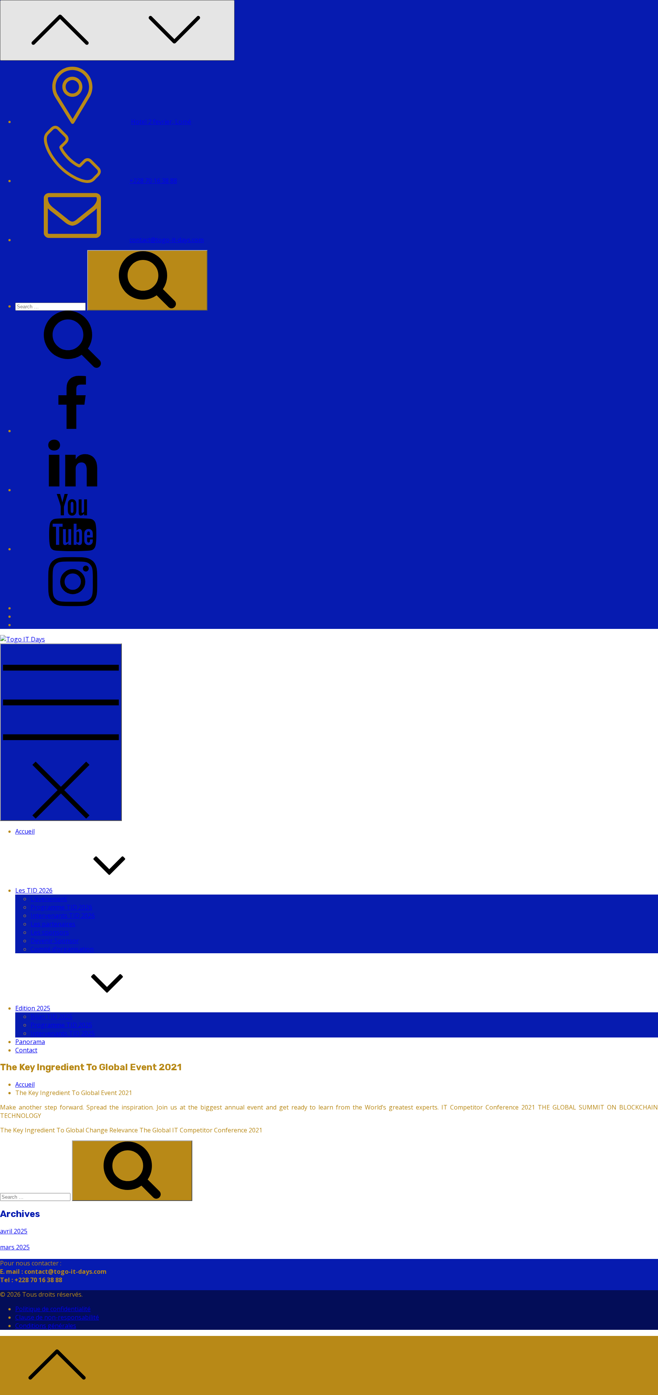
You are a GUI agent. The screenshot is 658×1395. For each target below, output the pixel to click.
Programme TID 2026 (61, 907)
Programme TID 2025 (61, 1025)
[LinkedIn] (72, 490)
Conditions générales (45, 1325)
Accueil (25, 831)
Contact (26, 1050)
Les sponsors (49, 932)
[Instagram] (72, 608)
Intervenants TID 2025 (62, 1033)
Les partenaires (52, 924)
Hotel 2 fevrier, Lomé (161, 121)
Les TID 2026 (34, 890)
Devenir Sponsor (54, 940)
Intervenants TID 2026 (62, 915)
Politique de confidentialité (53, 1309)
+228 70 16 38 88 (153, 180)
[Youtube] (72, 549)
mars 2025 (15, 1247)
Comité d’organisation (62, 949)
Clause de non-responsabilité (57, 1317)
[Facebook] (72, 431)
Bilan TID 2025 (51, 1016)
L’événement (48, 899)
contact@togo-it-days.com (166, 240)
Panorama (30, 1041)
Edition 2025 (32, 1008)
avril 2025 (13, 1231)
